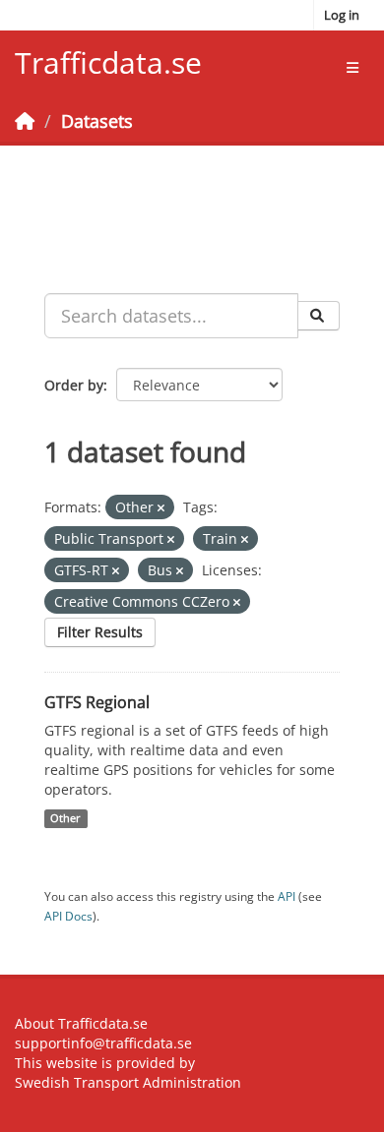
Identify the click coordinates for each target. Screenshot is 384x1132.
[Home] (24, 121)
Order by (73, 385)
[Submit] (318, 315)
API (286, 896)
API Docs (68, 915)
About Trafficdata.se (81, 1023)
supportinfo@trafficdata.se (103, 1043)
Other (65, 818)
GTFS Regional (97, 702)
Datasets (97, 121)
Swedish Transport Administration (128, 1082)
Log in (341, 15)
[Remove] (161, 508)
